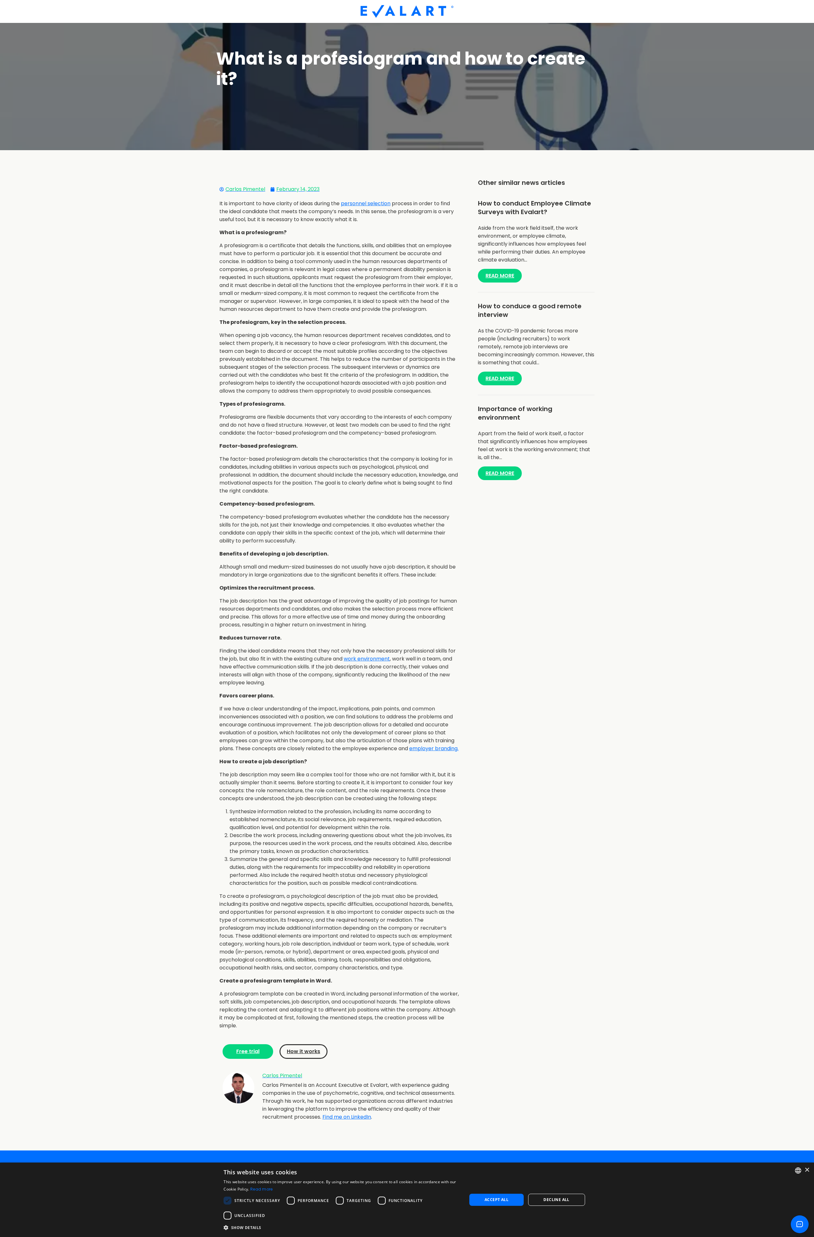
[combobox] (798, 1170)
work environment (367, 658)
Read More (500, 275)
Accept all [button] (496, 1199)
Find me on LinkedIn (346, 1117)
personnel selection (365, 203)
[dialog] (407, 1200)
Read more (261, 1189)
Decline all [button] (556, 1199)
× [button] (806, 1170)
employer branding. (434, 748)
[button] (342, 1227)
